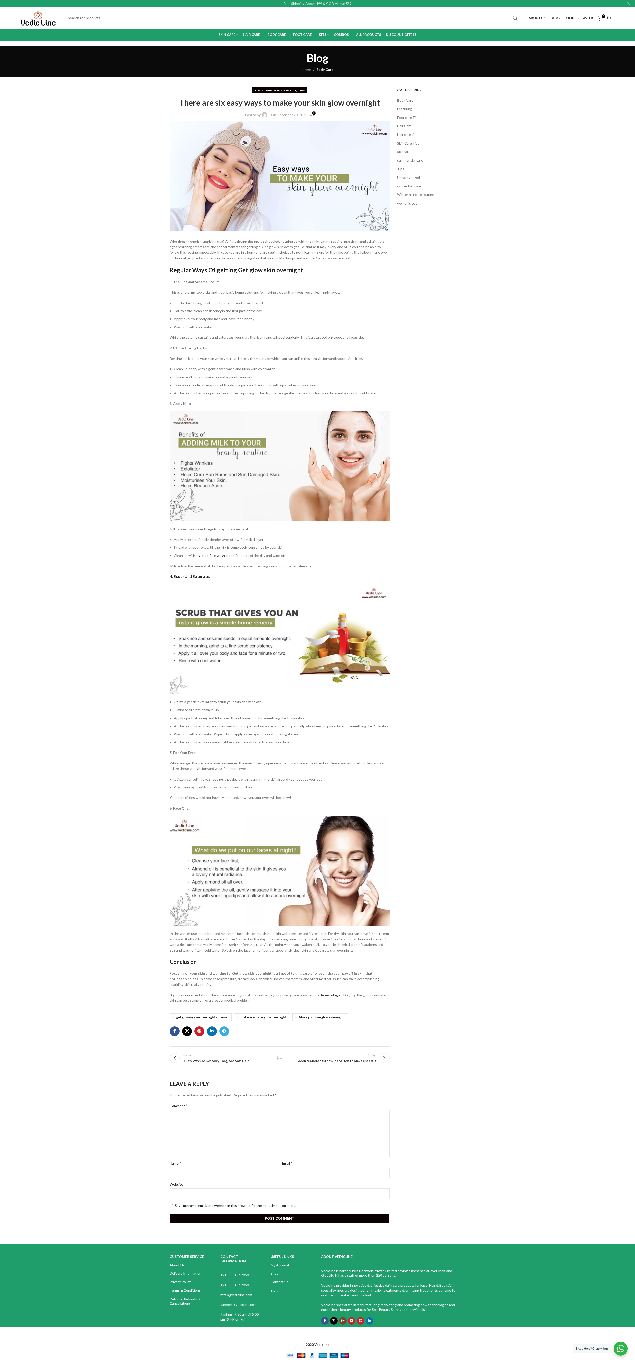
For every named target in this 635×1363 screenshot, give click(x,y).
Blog (274, 1290)
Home (306, 69)
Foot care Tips (408, 117)
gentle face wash (211, 555)
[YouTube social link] (351, 1321)
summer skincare (410, 160)
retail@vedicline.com (236, 1295)
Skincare (403, 152)
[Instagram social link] (343, 1321)
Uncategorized (408, 177)
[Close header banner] (629, 3)
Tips (301, 90)
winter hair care (409, 186)
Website (176, 1184)
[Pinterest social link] (199, 1031)
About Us (177, 1265)
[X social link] (187, 1031)
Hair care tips (407, 134)
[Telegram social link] (224, 1031)
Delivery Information (185, 1273)
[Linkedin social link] (212, 1031)
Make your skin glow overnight (321, 1017)
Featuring (404, 109)
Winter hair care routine (415, 194)
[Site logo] (38, 17)
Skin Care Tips (284, 90)
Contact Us (279, 1282)
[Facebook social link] (175, 1031)
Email (287, 1163)
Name (175, 1163)
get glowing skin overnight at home (202, 1017)
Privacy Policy (180, 1282)
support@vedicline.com (238, 1304)
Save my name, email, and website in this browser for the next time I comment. (235, 1205)
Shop (275, 1273)
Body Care (324, 69)
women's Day (407, 203)
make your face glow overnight (263, 1017)
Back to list (279, 1058)
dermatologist (331, 995)
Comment (179, 1105)
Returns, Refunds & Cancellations (185, 1301)
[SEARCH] (515, 18)
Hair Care (404, 126)
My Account (280, 1265)
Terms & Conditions (185, 1290)
